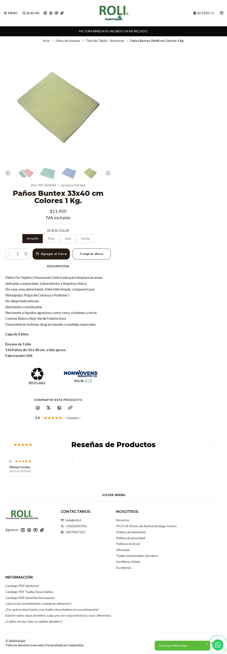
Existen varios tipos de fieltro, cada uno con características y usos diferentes (58, 615)
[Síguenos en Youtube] (56, 13)
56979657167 (75, 532)
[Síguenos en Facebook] (51, 13)
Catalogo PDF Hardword (22, 586)
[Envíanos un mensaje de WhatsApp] (217, 644)
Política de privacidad (130, 538)
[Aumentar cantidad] (26, 254)
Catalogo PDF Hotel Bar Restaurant (30, 598)
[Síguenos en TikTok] (62, 13)
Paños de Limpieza (68, 40)
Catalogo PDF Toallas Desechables (29, 592)
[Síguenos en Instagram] (45, 13)
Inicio (46, 40)
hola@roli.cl (73, 520)
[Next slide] (107, 173)
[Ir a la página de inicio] (113, 13)
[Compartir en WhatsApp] (59, 408)
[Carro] (221, 13)
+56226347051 (76, 526)
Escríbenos (123, 567)
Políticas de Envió (128, 544)
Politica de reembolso (131, 532)
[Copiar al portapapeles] (70, 408)
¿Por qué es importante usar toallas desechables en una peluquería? (52, 609)
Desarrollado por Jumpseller (64, 645)
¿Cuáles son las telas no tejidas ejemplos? (34, 621)
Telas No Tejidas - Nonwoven (105, 40)
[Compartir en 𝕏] (48, 408)
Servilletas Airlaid (128, 562)
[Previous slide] (8, 173)
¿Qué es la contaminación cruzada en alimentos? (38, 603)
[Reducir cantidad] (9, 254)
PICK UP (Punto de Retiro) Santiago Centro (146, 526)
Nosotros (122, 520)
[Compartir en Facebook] (37, 408)
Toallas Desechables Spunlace (137, 556)
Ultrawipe (123, 550)
